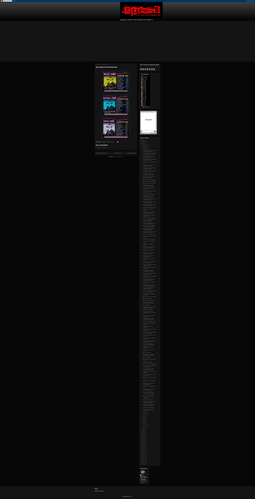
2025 (143, 141)
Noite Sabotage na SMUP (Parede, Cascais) (148, 288)
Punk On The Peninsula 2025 (149, 300)
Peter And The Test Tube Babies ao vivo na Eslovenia (149, 333)
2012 (143, 449)
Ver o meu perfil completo (143, 482)
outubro (144, 148)
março (144, 423)
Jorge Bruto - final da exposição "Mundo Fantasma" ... (149, 205)
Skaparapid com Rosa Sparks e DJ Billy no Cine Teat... (149, 402)
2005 (143, 462)
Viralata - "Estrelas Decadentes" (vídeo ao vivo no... (149, 191)
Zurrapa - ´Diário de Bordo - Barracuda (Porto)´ (148, 253)
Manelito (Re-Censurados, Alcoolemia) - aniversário (148, 186)
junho (144, 418)
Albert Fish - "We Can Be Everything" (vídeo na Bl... (148, 174)
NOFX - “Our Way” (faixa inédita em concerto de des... (149, 291)
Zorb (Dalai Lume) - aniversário (149, 181)
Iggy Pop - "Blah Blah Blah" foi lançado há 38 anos (149, 220)
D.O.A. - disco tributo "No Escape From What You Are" (149, 223)
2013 (143, 447)
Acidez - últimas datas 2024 (148, 395)
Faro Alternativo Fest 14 (148, 399)
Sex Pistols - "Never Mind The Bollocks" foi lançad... (149, 168)
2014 (143, 445)
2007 (143, 458)
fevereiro (145, 425)
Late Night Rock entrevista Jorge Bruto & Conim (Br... (149, 355)
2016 (143, 442)
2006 (143, 460)
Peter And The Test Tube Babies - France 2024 (149, 277)
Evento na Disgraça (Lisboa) (149, 179)
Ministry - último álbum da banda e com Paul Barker (148, 344)
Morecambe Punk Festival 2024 (149, 296)
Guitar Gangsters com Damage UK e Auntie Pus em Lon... (149, 154)
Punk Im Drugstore (146, 305)
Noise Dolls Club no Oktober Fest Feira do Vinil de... (148, 247)
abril (144, 421)
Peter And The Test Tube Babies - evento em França (149, 160)
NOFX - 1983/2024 (147, 357)
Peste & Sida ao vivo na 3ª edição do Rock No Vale (148, 369)
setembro (145, 412)
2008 (143, 456)
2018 (143, 438)
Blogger (131, 496)
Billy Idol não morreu (147, 352)
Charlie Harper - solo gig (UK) (149, 239)
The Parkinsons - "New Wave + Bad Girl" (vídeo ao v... (149, 213)
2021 (143, 433)
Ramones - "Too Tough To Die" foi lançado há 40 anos (149, 405)
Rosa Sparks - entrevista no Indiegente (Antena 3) (148, 280)
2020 (143, 434)
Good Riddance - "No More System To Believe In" (148, 196)
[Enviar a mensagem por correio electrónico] (118, 141)
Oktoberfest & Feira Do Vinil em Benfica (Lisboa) (149, 265)
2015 (143, 443)
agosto (144, 414)
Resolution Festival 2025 (148, 309)
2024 (143, 143)
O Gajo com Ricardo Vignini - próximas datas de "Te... (149, 319)
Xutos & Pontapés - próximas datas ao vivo (149, 316)
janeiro (144, 427)
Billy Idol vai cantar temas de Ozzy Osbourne (149, 384)
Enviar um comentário (101, 147)
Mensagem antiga (132, 153)
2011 (143, 451)
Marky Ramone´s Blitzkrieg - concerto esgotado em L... (149, 303)
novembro (145, 146)
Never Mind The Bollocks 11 (148, 193)
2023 (143, 429)
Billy (143, 475)
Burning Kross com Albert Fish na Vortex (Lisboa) (149, 199)
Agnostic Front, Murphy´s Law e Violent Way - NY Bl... (149, 165)
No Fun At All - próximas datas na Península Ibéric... (149, 341)
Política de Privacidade (99, 491)
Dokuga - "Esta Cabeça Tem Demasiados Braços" (148, 229)
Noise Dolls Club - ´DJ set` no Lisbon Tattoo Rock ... (149, 390)
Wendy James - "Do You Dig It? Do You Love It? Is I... (149, 262)
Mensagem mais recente (101, 153)
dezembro (145, 145)
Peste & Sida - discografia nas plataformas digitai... (149, 307)
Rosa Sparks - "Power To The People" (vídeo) (149, 256)
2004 (143, 463)
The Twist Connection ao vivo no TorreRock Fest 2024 (149, 202)
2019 (143, 436)
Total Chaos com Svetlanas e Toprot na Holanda (149, 177)
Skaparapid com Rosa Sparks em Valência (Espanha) (149, 285)
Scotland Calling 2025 (147, 362)
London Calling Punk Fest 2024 (149, 363)
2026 (143, 139)
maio (144, 419)
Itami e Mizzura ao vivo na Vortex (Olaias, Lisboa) (148, 271)
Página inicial (117, 153)
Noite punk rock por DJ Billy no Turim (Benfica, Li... (149, 366)
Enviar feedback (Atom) (118, 156)
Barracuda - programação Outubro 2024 (148, 410)
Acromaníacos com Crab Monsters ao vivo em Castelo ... (149, 312)
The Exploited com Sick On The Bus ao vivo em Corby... (149, 232)
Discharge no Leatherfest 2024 (149, 207)
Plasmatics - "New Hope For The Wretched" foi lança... (148, 393)
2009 (143, 454)
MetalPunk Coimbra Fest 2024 (149, 183)
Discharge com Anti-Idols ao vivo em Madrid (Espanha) (149, 151)
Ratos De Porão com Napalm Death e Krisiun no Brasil (149, 226)
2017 (143, 440)
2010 (143, 452)
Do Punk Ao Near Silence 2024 (149, 321)
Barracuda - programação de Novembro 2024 (149, 157)
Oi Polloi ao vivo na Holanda (148, 407)
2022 (143, 431)
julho (144, 416)
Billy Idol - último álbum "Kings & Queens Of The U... (149, 274)
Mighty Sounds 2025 (147, 298)
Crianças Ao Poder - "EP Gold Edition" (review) (149, 216)
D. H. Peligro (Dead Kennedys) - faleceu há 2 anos (149, 171)
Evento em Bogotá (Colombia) (149, 218)
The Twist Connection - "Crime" (149, 234)
